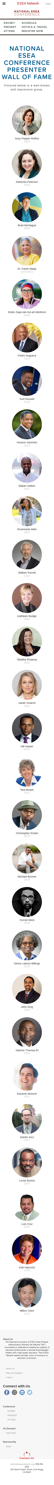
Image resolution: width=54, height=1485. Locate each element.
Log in (48, 3)
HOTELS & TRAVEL (34, 27)
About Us (10, 1368)
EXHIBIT (9, 23)
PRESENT (10, 27)
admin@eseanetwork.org (22, 1464)
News (8, 1446)
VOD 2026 (11, 1433)
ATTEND (9, 31)
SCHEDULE (29, 23)
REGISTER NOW (32, 31)
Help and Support (14, 1373)
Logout (9, 1377)
